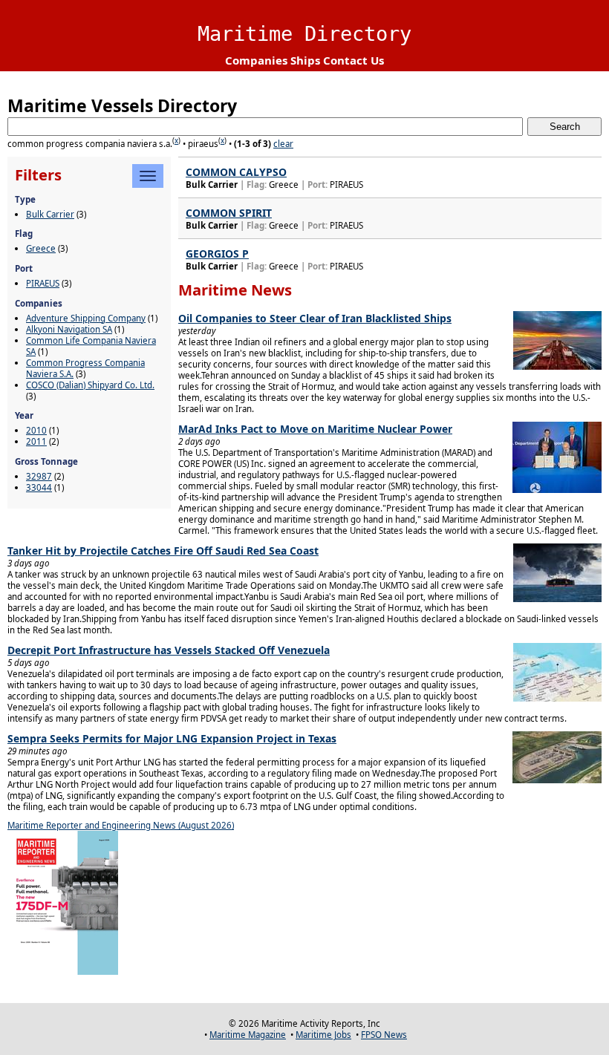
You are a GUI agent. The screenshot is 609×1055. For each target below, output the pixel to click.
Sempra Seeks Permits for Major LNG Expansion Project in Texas (171, 738)
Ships (305, 60)
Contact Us (353, 60)
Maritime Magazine (247, 1034)
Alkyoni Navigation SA (69, 329)
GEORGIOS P (217, 253)
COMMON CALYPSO (236, 172)
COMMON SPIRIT (229, 213)
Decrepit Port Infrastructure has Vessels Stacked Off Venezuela (168, 650)
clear (283, 143)
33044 (39, 487)
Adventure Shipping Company (86, 318)
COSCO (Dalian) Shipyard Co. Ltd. (90, 385)
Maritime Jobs (323, 1034)
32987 (39, 476)
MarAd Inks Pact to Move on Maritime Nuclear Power (315, 429)
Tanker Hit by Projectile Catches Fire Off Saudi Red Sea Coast (163, 550)
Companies (256, 60)
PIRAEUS (42, 283)
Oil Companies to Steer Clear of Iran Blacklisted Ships (315, 318)
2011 (36, 441)
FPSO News (384, 1034)
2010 (36, 430)
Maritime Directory (304, 33)
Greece (41, 248)
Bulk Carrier (50, 214)
